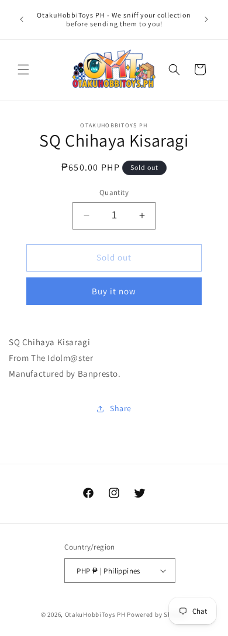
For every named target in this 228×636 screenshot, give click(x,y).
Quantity (114, 192)
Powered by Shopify (157, 614)
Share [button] (121, 408)
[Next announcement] (206, 19)
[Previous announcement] (21, 19)
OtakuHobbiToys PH (95, 614)
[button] (23, 69)
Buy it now (114, 291)
